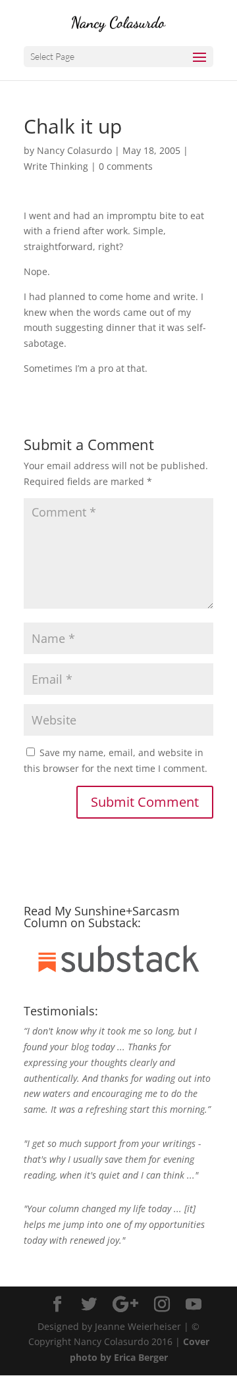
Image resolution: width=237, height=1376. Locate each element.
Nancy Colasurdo (74, 150)
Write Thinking (56, 166)
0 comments (126, 166)
